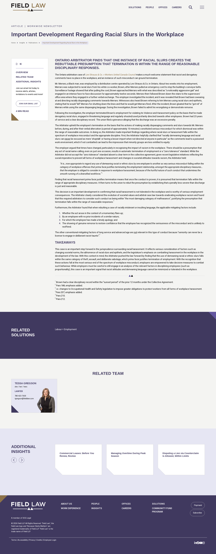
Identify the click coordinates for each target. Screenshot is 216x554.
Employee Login (49, 540)
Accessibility (23, 540)
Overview (22, 72)
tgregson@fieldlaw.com (24, 399)
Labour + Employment (66, 329)
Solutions (134, 7)
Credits (39, 540)
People (150, 7)
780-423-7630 (20, 396)
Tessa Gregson (25, 383)
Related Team (24, 77)
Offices (162, 7)
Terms (13, 540)
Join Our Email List (28, 104)
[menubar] (155, 7)
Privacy (32, 540)
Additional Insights (28, 81)
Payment (198, 505)
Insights (22, 43)
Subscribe (197, 513)
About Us (66, 503)
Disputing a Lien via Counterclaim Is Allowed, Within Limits (180, 454)
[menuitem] (135, 7)
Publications (33, 43)
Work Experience (71, 508)
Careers (177, 7)
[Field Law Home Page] (28, 7)
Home (13, 43)
